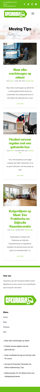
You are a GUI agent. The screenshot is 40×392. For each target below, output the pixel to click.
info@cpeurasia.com (9, 6)
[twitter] (28, 4)
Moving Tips (30, 81)
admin (11, 81)
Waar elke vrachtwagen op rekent (20, 54)
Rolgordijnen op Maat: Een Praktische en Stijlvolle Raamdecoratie (20, 195)
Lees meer (20, 103)
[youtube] (36, 4)
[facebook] (24, 4)
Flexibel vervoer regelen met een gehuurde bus (20, 123)
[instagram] (32, 4)
